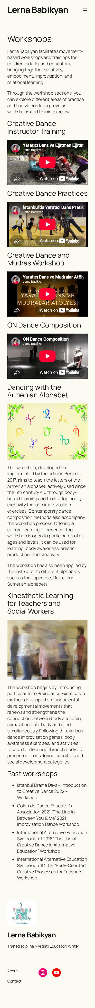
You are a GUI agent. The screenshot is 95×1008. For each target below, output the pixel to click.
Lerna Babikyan (37, 10)
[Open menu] (85, 10)
